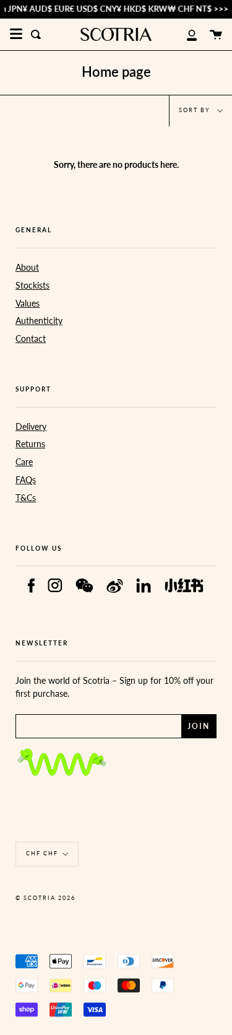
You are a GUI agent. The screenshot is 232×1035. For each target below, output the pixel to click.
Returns (30, 444)
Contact (30, 338)
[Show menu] (16, 34)
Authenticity (38, 320)
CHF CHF (42, 853)
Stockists (32, 285)
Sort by (196, 110)
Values (27, 303)
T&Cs (25, 497)
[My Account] (185, 34)
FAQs (25, 479)
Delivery (30, 426)
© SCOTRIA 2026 (45, 897)
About (27, 267)
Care (24, 461)
